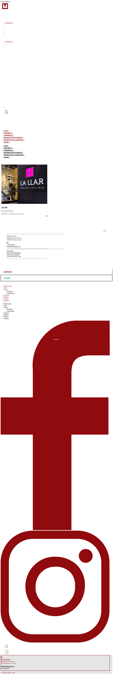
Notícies (8, 27)
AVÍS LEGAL (10, 251)
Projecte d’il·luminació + (14, 140)
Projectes (8, 23)
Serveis (8, 17)
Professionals (13, 21)
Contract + (8, 133)
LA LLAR (4, 207)
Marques (8, 25)
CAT (6, 105)
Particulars (12, 19)
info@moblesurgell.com (13, 246)
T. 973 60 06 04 (11, 244)
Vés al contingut (5, 1)
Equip (7, 15)
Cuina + (7, 142)
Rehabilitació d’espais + (13, 137)
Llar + (6, 131)
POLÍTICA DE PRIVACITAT (14, 253)
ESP (6, 107)
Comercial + (9, 135)
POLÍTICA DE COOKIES (13, 254)
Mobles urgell (10, 13)
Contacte (8, 29)
